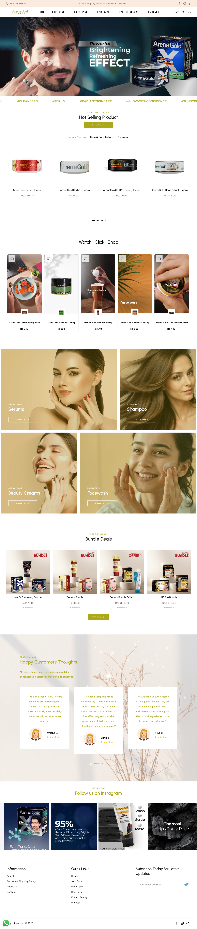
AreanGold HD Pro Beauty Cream (122, 190)
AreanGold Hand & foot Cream (170, 190)
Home (74, 876)
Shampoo (137, 409)
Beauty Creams (24, 493)
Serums (16, 409)
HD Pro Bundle (169, 597)
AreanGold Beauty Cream (27, 190)
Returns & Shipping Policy (21, 881)
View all (98, 617)
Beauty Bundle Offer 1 (122, 597)
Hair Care (76, 892)
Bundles (75, 902)
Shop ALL (98, 125)
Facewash (97, 493)
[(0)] (176, 12)
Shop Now (23, 419)
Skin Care (76, 881)
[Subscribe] (186, 884)
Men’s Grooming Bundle (28, 597)
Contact (11, 892)
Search (11, 876)
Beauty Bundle (75, 597)
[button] (182, 12)
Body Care (77, 886)
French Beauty (79, 897)
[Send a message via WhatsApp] (6, 923)
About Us (12, 886)
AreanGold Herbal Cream (75, 190)
